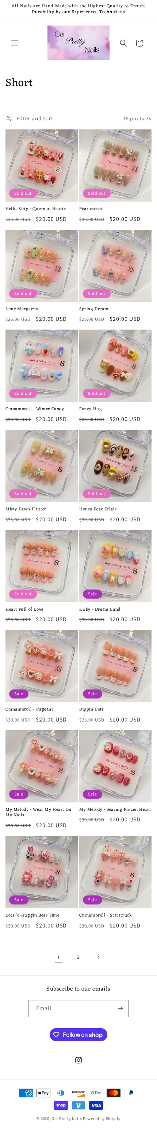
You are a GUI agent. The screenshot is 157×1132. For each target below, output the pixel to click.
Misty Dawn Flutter (25, 510)
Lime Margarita (21, 309)
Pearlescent (91, 209)
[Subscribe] (120, 1008)
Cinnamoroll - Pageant (29, 710)
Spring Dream (93, 309)
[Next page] (98, 957)
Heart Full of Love (24, 610)
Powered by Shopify (101, 1118)
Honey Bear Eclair (97, 510)
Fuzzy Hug (90, 409)
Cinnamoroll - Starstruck (105, 916)
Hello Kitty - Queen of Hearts (35, 209)
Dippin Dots (91, 710)
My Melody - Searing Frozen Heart (115, 810)
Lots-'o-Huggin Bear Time (32, 916)
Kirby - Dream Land (99, 610)
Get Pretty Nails (67, 1118)
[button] (15, 43)
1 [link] (58, 957)
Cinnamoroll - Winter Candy (34, 409)
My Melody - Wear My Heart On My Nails (38, 812)
